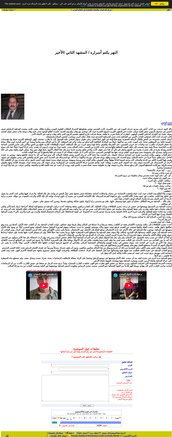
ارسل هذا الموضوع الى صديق (112, 433)
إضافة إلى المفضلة (55, 433)
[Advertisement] (86, 29)
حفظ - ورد (94, 433)
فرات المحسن (166, 123)
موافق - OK (160, 4)
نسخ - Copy (81, 433)
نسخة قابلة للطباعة (58, 436)
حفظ (70, 433)
